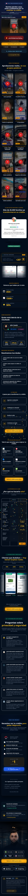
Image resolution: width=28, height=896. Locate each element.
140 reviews (16, 243)
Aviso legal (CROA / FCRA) (14, 54)
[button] (14, 26)
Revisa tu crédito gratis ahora (14, 44)
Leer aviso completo (10, 890)
